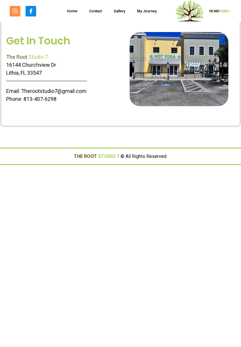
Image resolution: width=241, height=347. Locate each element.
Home (72, 11)
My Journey (147, 11)
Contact (95, 11)
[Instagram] (15, 11)
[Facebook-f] (31, 11)
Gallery (119, 11)
